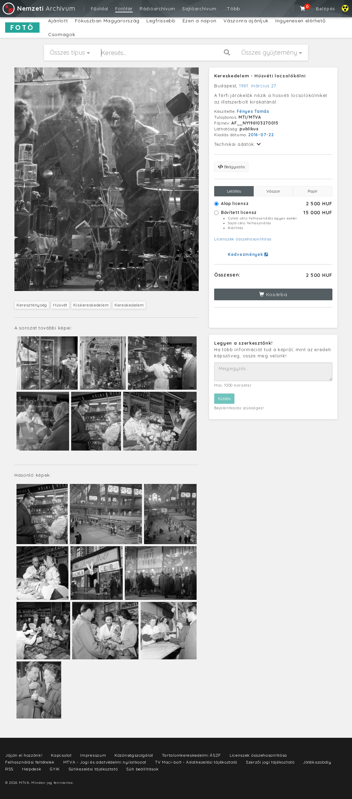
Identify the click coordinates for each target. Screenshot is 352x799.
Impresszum (93, 755)
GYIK (55, 768)
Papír (313, 191)
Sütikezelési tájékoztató (93, 768)
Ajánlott (58, 21)
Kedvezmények (246, 254)
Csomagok (61, 34)
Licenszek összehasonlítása (243, 238)
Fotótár (124, 8)
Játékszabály (317, 762)
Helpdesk (32, 768)
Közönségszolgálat (133, 755)
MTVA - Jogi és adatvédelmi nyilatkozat (105, 762)
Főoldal (99, 8)
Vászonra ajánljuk (245, 21)
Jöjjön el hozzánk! (24, 755)
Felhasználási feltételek (30, 762)
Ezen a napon (200, 21)
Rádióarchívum (157, 8)
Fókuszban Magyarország (107, 21)
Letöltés (234, 191)
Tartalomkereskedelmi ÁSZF (191, 755)
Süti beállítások (142, 768)
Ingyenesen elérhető (300, 21)
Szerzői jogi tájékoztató (270, 762)
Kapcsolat (61, 755)
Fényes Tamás (253, 111)
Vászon (273, 191)
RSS (9, 768)
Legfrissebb (161, 21)
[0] (303, 8)
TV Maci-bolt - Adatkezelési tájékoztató (196, 762)
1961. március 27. (258, 85)
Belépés (325, 8)
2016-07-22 (261, 134)
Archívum (46, 8)
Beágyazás (234, 166)
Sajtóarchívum (199, 8)
